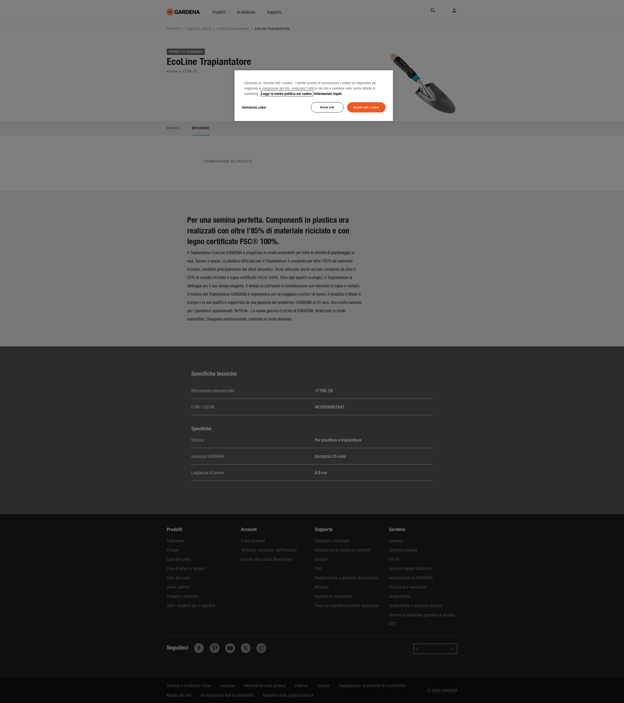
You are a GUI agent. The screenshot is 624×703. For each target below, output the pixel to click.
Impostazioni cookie (254, 107)
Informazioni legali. (328, 93)
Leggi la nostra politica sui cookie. (287, 93)
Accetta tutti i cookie (366, 107)
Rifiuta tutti (327, 107)
